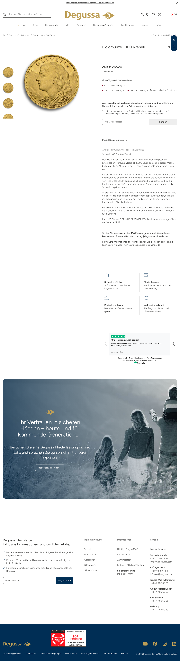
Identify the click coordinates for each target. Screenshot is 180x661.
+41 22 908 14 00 (159, 571)
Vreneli (87, 549)
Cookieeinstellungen (12, 654)
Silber (35, 25)
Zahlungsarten (124, 559)
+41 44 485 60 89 (159, 609)
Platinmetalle (51, 25)
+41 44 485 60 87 (159, 592)
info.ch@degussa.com (161, 561)
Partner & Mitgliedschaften (130, 565)
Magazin (145, 25)
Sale (67, 25)
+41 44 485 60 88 (159, 600)
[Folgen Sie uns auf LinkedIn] (174, 644)
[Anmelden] (142, 14)
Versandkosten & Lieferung (165, 90)
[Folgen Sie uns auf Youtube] (145, 644)
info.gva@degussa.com (161, 574)
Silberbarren (90, 565)
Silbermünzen (91, 570)
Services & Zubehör (103, 25)
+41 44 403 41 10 (159, 558)
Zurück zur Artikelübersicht (165, 35)
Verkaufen (81, 25)
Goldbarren (89, 559)
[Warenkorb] (153, 14)
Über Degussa (127, 25)
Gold (23, 25)
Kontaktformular (158, 549)
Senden (163, 122)
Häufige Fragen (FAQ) (128, 549)
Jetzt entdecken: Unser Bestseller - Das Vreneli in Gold (90, 3)
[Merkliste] (148, 14)
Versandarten (123, 554)
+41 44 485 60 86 (159, 583)
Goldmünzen (90, 554)
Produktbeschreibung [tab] (113, 140)
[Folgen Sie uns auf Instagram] (164, 644)
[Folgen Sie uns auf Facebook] (155, 644)
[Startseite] (4, 35)
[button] (159, 14)
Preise (159, 25)
